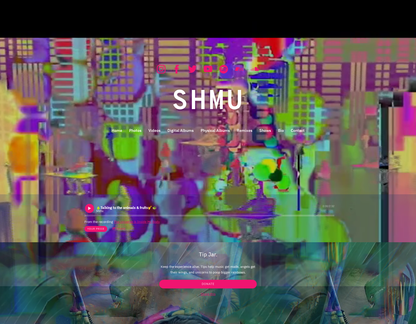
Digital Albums (180, 130)
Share (121, 228)
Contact (298, 130)
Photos (135, 130)
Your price (95, 228)
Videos (154, 130)
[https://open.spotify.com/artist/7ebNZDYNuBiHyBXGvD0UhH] (223, 69)
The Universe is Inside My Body (137, 222)
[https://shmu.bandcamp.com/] (239, 69)
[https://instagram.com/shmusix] (161, 69)
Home (117, 130)
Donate (208, 284)
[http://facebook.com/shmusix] (176, 69)
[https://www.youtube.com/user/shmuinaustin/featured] (208, 69)
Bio (281, 130)
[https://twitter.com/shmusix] (192, 69)
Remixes (244, 130)
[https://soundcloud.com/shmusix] (254, 69)
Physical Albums (215, 130)
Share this (208, 294)
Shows (265, 130)
